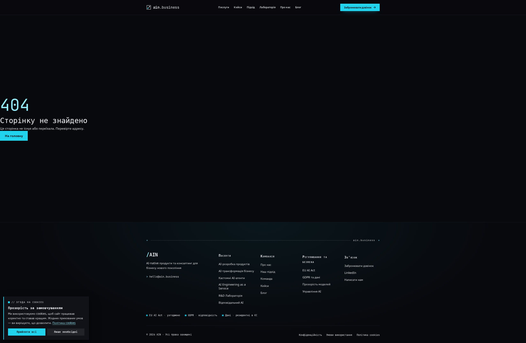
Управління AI (311, 291)
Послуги (223, 7)
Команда (266, 279)
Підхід (251, 7)
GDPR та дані (311, 277)
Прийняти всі (27, 332)
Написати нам (353, 280)
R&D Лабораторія (230, 295)
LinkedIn (350, 273)
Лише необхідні (65, 332)
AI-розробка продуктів (234, 264)
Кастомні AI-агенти (232, 278)
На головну (14, 136)
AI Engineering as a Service (232, 286)
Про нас (285, 7)
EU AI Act (308, 270)
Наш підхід (268, 272)
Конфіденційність (310, 335)
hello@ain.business (162, 276)
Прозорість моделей (316, 284)
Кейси (238, 7)
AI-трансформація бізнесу (236, 271)
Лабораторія (267, 7)
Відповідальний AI (231, 302)
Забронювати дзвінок (359, 266)
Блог (298, 7)
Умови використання (339, 335)
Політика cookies (368, 335)
